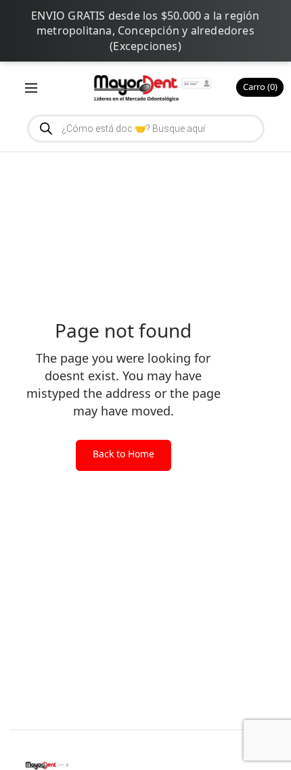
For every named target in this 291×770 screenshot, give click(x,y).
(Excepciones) (145, 46)
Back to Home (123, 453)
